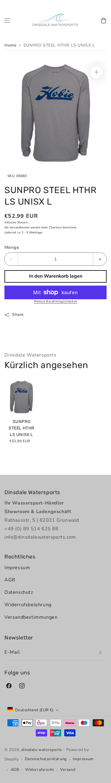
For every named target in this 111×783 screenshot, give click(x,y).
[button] (7, 20)
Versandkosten (19, 227)
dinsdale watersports (41, 749)
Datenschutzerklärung (46, 759)
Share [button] (18, 314)
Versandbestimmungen (30, 617)
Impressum (17, 567)
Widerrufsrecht (39, 769)
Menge (11, 247)
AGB (9, 580)
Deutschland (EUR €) (34, 710)
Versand (67, 769)
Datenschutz (18, 592)
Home (10, 45)
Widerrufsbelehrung (28, 604)
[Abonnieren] (100, 652)
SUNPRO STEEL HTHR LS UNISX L (59, 45)
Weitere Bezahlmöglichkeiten (55, 301)
